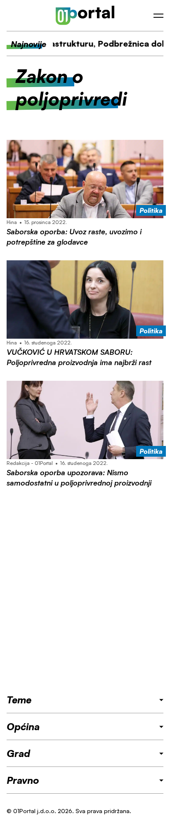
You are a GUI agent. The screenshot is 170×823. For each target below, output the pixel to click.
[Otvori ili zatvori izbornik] (158, 16)
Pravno (23, 780)
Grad (18, 753)
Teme (19, 699)
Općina (23, 726)
